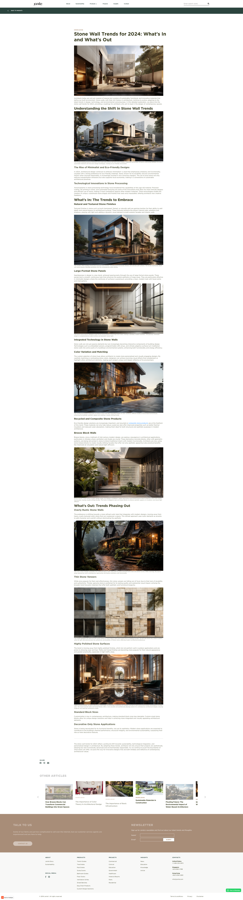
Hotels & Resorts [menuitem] (114, 876)
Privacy (189, 896)
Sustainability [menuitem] (80, 3)
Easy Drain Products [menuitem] (83, 885)
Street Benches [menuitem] (82, 882)
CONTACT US (23, 842)
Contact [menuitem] (126, 3)
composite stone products (138, 423)
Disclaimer (200, 896)
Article (142, 870)
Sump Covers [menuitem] (81, 870)
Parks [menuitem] (110, 879)
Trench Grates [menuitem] (81, 861)
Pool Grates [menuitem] (81, 867)
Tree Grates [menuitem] (81, 864)
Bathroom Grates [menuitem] (82, 873)
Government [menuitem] (113, 870)
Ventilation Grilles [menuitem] (83, 879)
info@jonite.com (177, 879)
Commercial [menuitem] (113, 861)
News (142, 861)
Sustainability (49, 864)
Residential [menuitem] (112, 882)
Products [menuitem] (92, 3)
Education (143, 864)
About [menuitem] (68, 3)
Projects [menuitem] (105, 3)
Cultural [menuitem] (111, 864)
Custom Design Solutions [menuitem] (85, 889)
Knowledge (144, 867)
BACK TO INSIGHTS (16, 10)
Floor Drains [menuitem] (81, 876)
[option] (60, 795)
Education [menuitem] (112, 867)
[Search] (208, 3)
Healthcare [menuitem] (112, 873)
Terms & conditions (176, 896)
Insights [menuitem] (115, 3)
